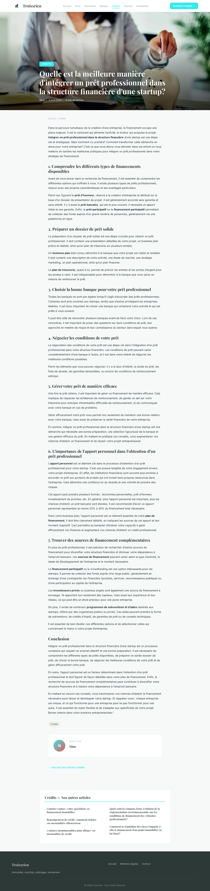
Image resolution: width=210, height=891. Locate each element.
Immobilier (142, 5)
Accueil (67, 5)
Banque (104, 5)
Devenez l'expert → (184, 5)
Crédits (116, 5)
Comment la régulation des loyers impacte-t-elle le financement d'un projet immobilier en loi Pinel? (136, 830)
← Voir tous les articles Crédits (66, 767)
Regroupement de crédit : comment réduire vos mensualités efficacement (71, 821)
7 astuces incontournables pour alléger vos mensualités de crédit (71, 832)
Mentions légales (129, 863)
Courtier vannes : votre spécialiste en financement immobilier (68, 810)
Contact (146, 863)
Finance (128, 5)
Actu (77, 5)
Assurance (90, 5)
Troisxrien (32, 5)
